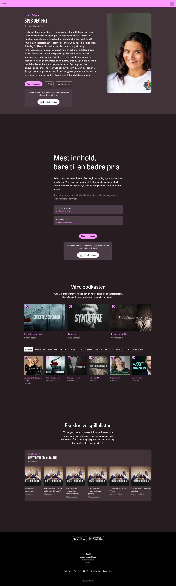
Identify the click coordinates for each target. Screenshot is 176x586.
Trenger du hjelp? (81, 571)
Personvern (107, 571)
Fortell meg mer (51, 101)
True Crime (52, 349)
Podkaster (68, 571)
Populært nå (40, 349)
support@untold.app (88, 556)
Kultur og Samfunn (118, 349)
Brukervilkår (96, 571)
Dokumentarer (101, 349)
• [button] (88, 504)
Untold (4, 3)
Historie (63, 349)
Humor (89, 349)
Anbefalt (28, 349)
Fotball (80, 349)
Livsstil (72, 349)
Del (51, 83)
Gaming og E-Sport (135, 349)
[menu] (172, 4)
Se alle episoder (64, 83)
